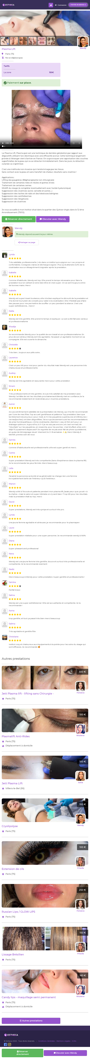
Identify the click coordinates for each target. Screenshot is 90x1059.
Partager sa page (27, 242)
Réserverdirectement (22, 1052)
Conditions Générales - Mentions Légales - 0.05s (57, 1041)
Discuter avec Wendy (54, 219)
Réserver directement (19, 219)
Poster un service (77, 5)
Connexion (62, 5)
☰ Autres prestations (31, 1020)
